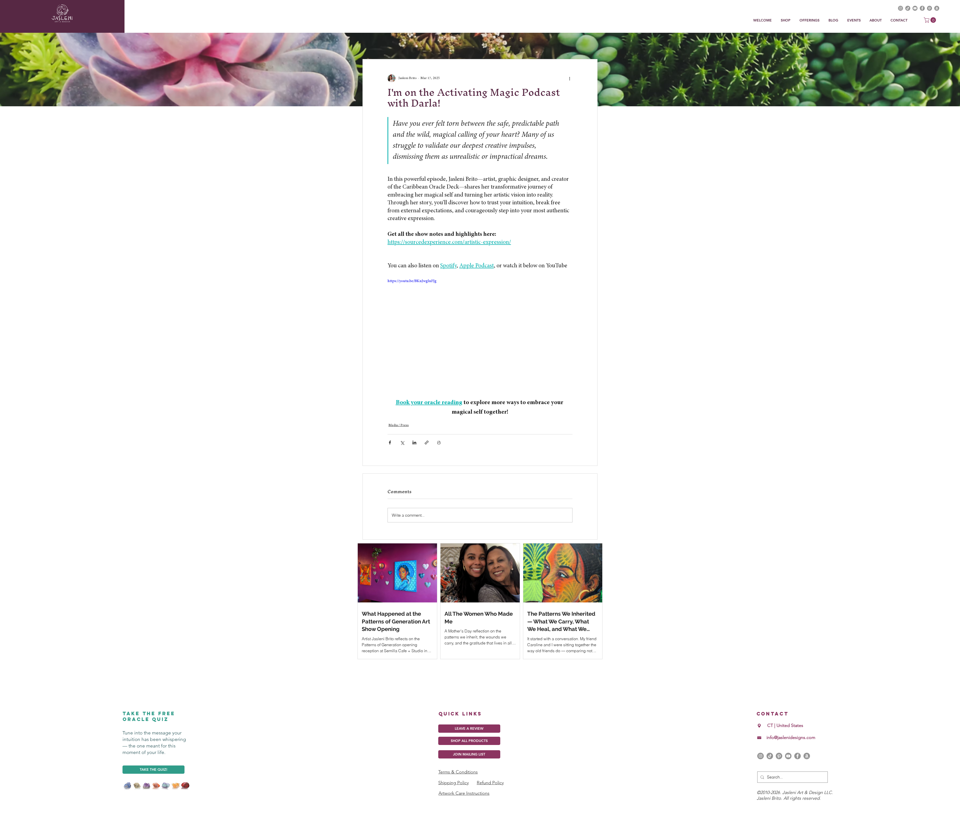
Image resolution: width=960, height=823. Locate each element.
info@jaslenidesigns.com (790, 742)
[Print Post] (438, 442)
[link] (930, 20)
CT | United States (785, 730)
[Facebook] (797, 761)
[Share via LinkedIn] (414, 442)
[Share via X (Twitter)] (402, 442)
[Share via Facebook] (390, 442)
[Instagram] (760, 761)
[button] (810, 20)
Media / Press (398, 425)
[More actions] (569, 78)
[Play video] (480, 330)
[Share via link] (426, 442)
